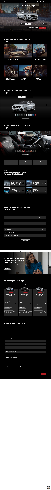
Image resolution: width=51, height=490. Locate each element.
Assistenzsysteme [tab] (12, 177)
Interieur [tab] (33, 177)
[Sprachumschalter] (37, 1)
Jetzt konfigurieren (43, 27)
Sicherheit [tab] (17, 177)
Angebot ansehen (10, 314)
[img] (25, 15)
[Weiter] (46, 105)
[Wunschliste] (40, 1)
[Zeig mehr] (25, 196)
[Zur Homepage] (25, 2)
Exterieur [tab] (29, 177)
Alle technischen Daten (25, 240)
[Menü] (5, 1)
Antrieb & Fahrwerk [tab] (23, 177)
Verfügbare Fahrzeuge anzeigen (33, 27)
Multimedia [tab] (6, 177)
